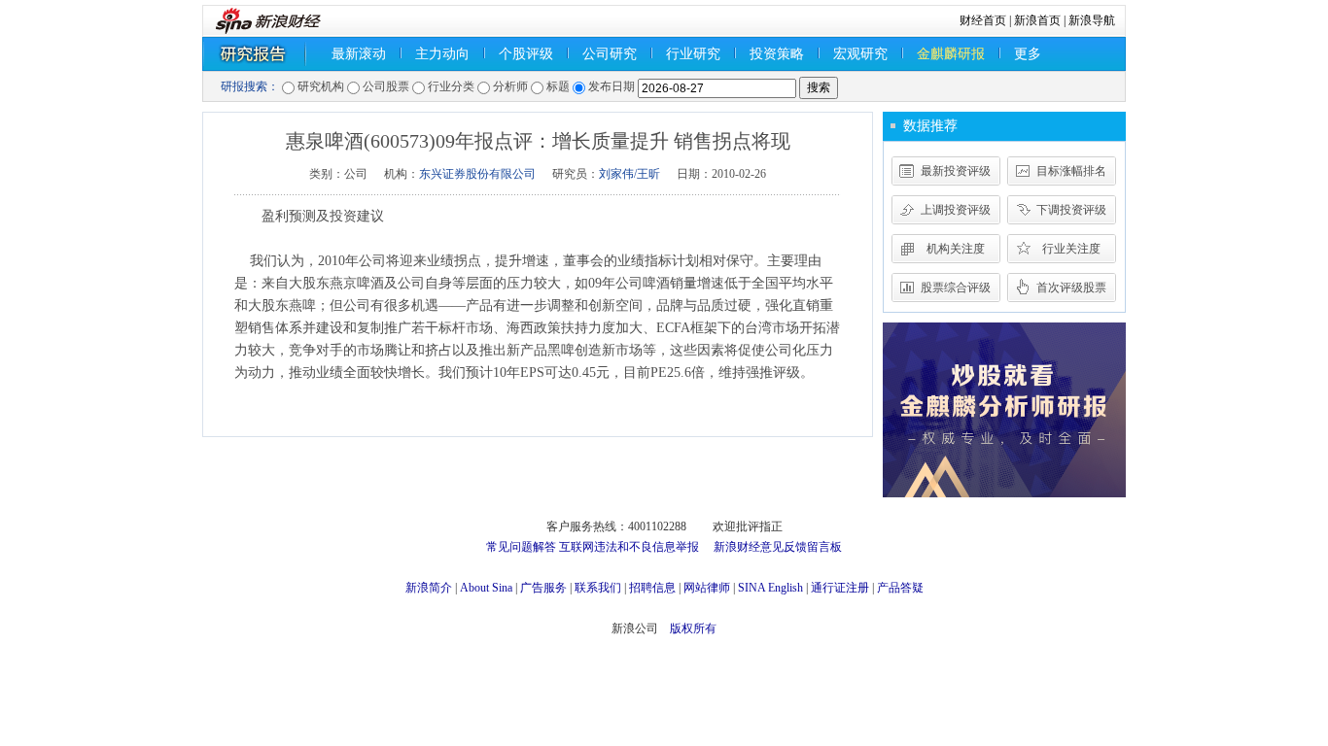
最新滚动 (359, 54)
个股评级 (526, 54)
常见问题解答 (521, 547)
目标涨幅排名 (1071, 171)
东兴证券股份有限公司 (477, 174)
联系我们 (598, 587)
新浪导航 (1091, 20)
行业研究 (693, 54)
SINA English (770, 587)
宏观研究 (860, 54)
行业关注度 (1071, 248)
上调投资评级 (956, 210)
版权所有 (693, 628)
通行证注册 (840, 587)
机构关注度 (955, 248)
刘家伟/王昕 (629, 174)
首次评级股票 (1071, 287)
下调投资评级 (1071, 210)
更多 (1027, 54)
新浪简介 (428, 587)
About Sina (486, 587)
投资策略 (777, 54)
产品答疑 (900, 587)
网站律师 (706, 587)
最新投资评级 (956, 171)
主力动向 (442, 54)
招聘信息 (652, 587)
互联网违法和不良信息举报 (629, 547)
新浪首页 (1037, 20)
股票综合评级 (956, 287)
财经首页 (983, 20)
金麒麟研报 (951, 54)
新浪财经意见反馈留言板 (778, 547)
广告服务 (543, 587)
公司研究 (609, 54)
